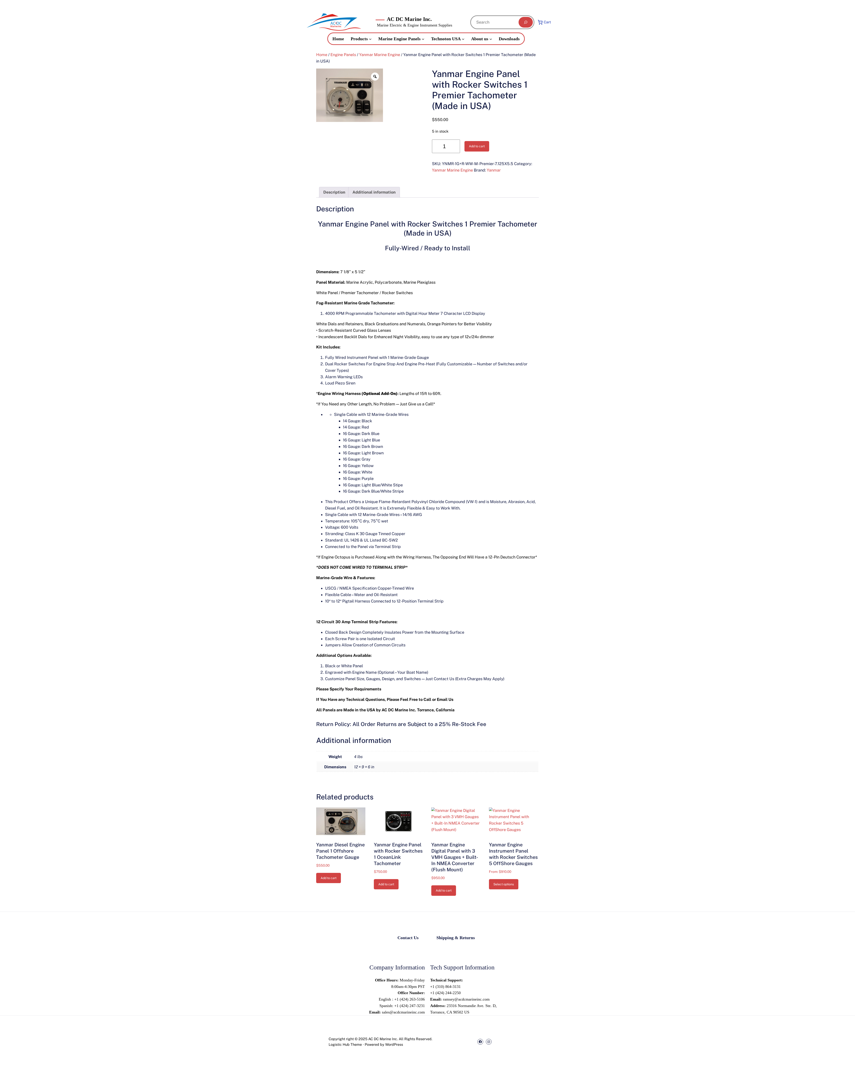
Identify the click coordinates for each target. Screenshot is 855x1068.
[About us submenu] (490, 38)
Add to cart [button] (328, 878)
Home (321, 54)
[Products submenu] (370, 38)
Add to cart (477, 146)
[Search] (526, 22)
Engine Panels (343, 54)
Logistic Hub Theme (345, 1044)
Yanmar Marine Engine (379, 54)
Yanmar (494, 170)
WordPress (394, 1044)
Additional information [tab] (374, 192)
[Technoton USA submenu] (463, 38)
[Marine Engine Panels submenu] (423, 38)
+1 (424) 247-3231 (409, 1005)
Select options (503, 884)
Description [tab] (334, 192)
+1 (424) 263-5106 (409, 999)
